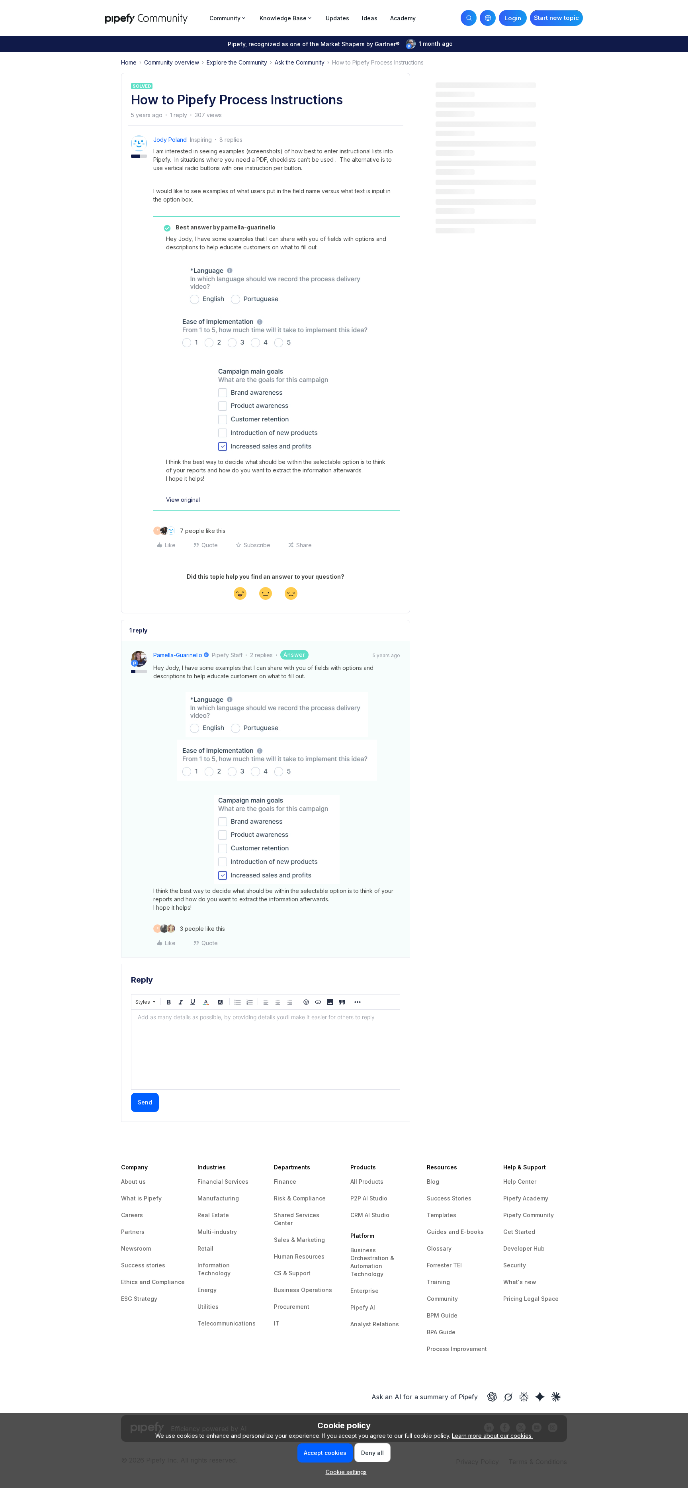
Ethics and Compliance (153, 1282)
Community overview (171, 62)
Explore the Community (237, 62)
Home (129, 62)
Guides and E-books (455, 1231)
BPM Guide (442, 1315)
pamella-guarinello (177, 655)
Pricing (513, 1298)
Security (514, 1265)
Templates (441, 1215)
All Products (366, 1181)
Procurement (291, 1306)
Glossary (439, 1248)
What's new (519, 1282)
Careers (132, 1215)
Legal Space (541, 1298)
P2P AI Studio (368, 1198)
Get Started (519, 1231)
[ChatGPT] (492, 1397)
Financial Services (222, 1181)
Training (438, 1282)
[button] (556, 18)
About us (133, 1181)
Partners (133, 1231)
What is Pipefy (141, 1198)
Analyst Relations (374, 1324)
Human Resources (299, 1256)
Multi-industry (217, 1231)
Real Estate (213, 1215)
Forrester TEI (444, 1265)
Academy (403, 18)
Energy (207, 1289)
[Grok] (508, 1397)
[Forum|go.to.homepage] (155, 18)
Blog (433, 1181)
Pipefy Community (528, 1215)
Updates (337, 18)
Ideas (369, 18)
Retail (205, 1248)
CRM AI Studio (369, 1215)
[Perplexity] (524, 1397)
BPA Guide (441, 1332)
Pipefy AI (362, 1307)
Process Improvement (457, 1348)
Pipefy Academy (525, 1198)
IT (277, 1323)
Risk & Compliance (300, 1198)
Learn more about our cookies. (492, 1435)
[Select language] (488, 18)
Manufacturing (218, 1198)
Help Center (519, 1181)
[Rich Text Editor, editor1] (265, 1049)
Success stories (143, 1265)
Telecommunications (226, 1323)
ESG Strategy (139, 1298)
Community (442, 1298)
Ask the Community (299, 62)
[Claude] (556, 1397)
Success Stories (449, 1198)
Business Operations (303, 1289)
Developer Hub (524, 1248)
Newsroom (136, 1248)
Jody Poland (170, 139)
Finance (285, 1181)
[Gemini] (540, 1397)
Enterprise (364, 1290)
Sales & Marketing (299, 1239)
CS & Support (292, 1273)
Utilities (208, 1306)
